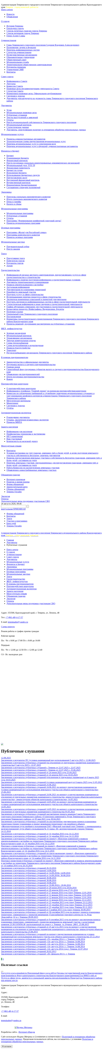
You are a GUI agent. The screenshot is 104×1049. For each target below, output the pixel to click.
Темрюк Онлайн (14, 492)
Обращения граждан (10, 475)
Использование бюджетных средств (23, 175)
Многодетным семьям (11, 446)
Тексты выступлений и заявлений (22, 117)
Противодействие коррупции (14, 384)
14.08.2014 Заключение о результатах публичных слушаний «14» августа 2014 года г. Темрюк (43, 947)
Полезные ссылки (14, 311)
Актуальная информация (18, 287)
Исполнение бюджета (16, 173)
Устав (9, 110)
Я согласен (6, 1046)
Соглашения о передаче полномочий (23, 187)
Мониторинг (12, 403)
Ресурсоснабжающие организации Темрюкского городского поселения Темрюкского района (49, 353)
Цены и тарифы (13, 201)
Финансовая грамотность (18, 168)
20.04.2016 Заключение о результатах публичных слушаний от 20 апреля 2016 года (39, 889)
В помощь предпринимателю (14, 357)
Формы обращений (15, 513)
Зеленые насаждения (16, 333)
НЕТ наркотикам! (14, 436)
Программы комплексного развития (23, 235)
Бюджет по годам (14, 170)
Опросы (5, 499)
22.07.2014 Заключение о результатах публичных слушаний (44, 950)
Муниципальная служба (17, 62)
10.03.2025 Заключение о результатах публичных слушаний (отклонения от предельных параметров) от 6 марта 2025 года (50, 777)
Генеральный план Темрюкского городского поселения (32, 314)
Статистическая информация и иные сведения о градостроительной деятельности (44, 304)
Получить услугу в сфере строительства (24, 294)
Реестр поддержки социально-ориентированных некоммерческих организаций (43, 163)
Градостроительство (10, 270)
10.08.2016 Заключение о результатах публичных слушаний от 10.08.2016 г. (31, 884)
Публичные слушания (16, 115)
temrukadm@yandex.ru (18, 622)
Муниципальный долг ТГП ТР (20, 165)
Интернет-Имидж (27, 1032)
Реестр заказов (13, 249)
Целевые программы (10, 228)
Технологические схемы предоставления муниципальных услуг (36, 141)
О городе (5, 21)
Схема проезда (8, 626)
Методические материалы (18, 401)
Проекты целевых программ (19, 237)
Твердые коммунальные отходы (21, 340)
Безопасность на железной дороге (22, 441)
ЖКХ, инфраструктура (11, 328)
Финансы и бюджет (10, 151)
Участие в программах (16, 521)
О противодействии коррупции (21, 388)
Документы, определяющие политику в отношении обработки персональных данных (46, 130)
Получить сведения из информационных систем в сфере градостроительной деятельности (48, 302)
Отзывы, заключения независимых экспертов (27, 420)
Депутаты (11, 84)
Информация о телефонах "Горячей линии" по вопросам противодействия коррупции (46, 391)
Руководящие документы (18, 417)
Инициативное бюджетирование (21, 185)
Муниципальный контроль (18, 125)
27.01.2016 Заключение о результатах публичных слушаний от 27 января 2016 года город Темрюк (41, 891)
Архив (9, 265)
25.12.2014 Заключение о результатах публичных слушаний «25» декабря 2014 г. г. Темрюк (50, 938)
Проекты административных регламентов (25, 139)
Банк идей (11, 523)
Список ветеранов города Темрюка (22, 33)
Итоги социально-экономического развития (26, 199)
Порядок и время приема (18, 482)
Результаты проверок (16, 67)
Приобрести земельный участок (21, 292)
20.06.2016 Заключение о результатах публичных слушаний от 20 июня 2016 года (36, 886)
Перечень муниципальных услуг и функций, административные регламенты (42, 146)
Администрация (8, 40)
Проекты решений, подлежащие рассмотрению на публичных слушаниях (40, 324)
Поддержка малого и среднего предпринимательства (31, 364)
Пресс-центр (7, 9)
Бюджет (10, 155)
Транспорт (11, 350)
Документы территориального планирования (27, 282)
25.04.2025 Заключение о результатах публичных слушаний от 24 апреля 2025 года (39, 773)
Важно (9, 379)
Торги (4, 253)
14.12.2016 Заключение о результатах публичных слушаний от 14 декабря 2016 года (35, 832)
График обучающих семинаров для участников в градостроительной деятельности (44, 307)
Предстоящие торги (15, 258)
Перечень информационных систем (23, 50)
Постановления (13, 316)
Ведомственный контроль (18, 182)
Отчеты (10, 120)
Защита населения (9, 427)
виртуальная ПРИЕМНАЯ (13, 509)
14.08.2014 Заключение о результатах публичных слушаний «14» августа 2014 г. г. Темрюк (43, 940)
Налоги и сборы (13, 204)
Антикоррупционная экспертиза (16, 413)
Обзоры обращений (15, 489)
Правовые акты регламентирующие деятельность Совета (32, 88)
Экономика (6, 192)
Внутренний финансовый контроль (22, 180)
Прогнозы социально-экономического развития (28, 197)
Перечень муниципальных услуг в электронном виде (31, 144)
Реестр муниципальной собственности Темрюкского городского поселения (41, 122)
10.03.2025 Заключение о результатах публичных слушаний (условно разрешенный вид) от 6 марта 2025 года (46, 781)
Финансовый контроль (17, 160)
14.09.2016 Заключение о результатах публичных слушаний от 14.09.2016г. (31, 871)
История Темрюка (14, 26)
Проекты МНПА (14, 422)
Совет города (7, 76)
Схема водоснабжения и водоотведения (24, 345)
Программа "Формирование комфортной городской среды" (33, 221)
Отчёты (10, 408)
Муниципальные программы (14, 209)
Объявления (12, 17)
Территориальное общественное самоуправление (29, 64)
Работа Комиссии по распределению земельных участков (32, 468)
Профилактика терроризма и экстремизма (25, 434)
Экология (5, 496)
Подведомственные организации (21, 55)
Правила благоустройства (18, 348)
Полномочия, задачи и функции (21, 47)
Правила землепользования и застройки (24, 285)
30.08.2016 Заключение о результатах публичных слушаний (35, 876)
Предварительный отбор (17, 246)
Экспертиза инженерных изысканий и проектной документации (36, 299)
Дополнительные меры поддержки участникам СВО (25, 501)
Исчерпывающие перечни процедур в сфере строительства (33, 297)
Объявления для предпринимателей (23, 374)
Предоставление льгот (16, 177)
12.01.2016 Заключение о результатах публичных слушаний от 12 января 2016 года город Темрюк (46, 893)
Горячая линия (13, 367)
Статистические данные (17, 127)
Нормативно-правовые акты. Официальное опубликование (33, 93)
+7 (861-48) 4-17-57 (14, 617)
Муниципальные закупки (13, 242)
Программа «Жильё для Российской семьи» (26, 232)
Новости (10, 14)
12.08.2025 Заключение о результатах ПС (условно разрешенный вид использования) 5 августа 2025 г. (43, 759)
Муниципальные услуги (12, 134)
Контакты (11, 72)
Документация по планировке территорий (26, 289)
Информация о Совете (16, 81)
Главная (10, 540)
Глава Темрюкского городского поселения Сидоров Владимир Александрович (42, 45)
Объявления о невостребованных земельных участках (31, 470)
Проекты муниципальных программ (23, 223)
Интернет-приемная (15, 479)
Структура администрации (18, 52)
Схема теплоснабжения (17, 343)
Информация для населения (19, 431)
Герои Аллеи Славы (15, 36)
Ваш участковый (14, 439)
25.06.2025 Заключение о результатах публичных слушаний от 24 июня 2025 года (40, 771)
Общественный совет (16, 60)
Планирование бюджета (17, 158)
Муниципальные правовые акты (21, 112)
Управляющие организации (19, 338)
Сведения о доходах (15, 96)
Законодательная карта (16, 487)
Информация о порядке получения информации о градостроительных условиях (43, 280)
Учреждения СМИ (15, 69)
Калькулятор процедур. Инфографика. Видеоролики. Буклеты (35, 309)
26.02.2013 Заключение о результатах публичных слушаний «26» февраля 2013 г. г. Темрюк (38, 952)
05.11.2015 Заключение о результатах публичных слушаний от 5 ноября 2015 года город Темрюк (46, 908)
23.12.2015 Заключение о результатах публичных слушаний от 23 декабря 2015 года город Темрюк (46, 901)
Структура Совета (14, 91)
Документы (6, 105)
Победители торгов (15, 261)
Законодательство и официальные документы (27, 362)
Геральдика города (15, 28)
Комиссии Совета (14, 86)
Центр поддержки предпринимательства (25, 377)
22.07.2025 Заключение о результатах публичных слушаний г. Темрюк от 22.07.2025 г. (36, 766)
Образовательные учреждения (20, 57)
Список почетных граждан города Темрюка (26, 31)
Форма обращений (15, 484)
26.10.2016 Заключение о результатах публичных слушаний (23, 866)
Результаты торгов (14, 263)
